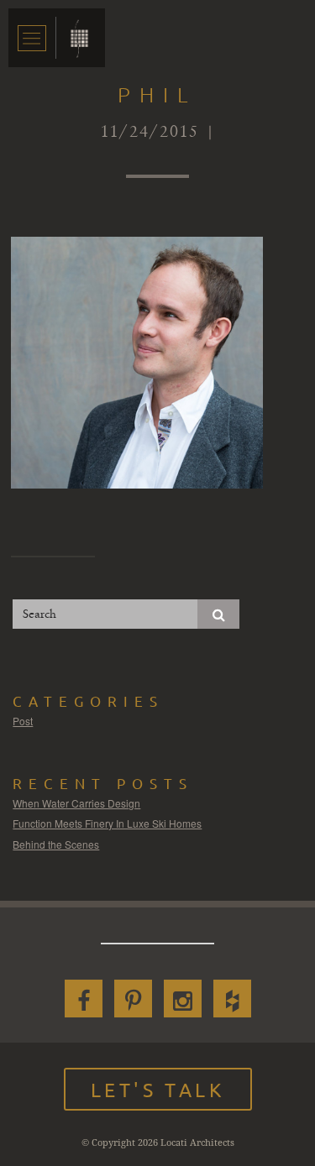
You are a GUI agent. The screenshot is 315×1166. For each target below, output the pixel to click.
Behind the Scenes (56, 844)
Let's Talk (158, 1089)
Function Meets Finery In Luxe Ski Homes (107, 823)
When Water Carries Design (76, 803)
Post (23, 721)
